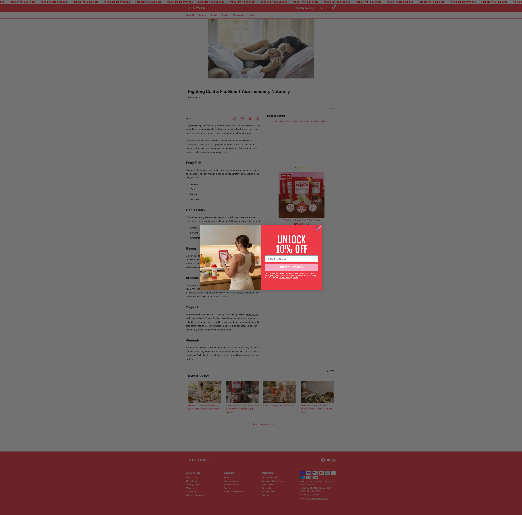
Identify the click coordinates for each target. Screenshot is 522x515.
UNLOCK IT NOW (291, 267)
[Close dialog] (318, 228)
